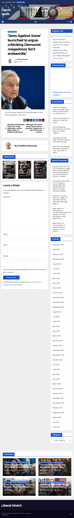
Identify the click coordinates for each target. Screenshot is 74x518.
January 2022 (57, 393)
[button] (67, 22)
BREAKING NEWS (12, 31)
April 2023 (56, 331)
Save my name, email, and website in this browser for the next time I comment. (24, 271)
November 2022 (58, 355)
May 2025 (56, 249)
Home (71, 514)
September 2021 (58, 412)
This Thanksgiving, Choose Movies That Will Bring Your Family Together (19, 486)
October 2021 (57, 408)
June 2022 (56, 369)
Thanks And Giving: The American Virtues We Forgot (61, 120)
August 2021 (57, 417)
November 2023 (58, 302)
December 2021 (58, 398)
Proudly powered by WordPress (10, 513)
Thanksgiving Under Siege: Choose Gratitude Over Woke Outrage (61, 140)
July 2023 (56, 317)
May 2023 (56, 326)
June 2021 (56, 427)
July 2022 (56, 365)
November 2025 (58, 245)
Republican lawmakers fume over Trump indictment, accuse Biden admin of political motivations (16, 128)
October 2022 (57, 360)
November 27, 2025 (12, 470)
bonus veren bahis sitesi (61, 181)
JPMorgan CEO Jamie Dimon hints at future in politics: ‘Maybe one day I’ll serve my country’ (33, 128)
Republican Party (22, 462)
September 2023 (58, 307)
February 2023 (58, 341)
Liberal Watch (11, 505)
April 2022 (56, 379)
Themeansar (4, 515)
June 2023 (56, 321)
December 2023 (58, 297)
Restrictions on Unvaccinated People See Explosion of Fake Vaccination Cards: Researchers (62, 214)
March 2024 (57, 288)
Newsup (27, 513)
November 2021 (58, 403)
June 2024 (56, 273)
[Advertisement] (63, 78)
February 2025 (58, 254)
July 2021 (56, 422)
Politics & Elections (10, 462)
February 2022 (58, 389)
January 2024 (58, 293)
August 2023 (57, 312)
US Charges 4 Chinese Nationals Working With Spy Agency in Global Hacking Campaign (59, 187)
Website (5, 256)
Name (5, 234)
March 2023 (57, 336)
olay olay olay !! (58, 166)
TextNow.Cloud (58, 50)
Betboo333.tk (57, 223)
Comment (7, 197)
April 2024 (56, 283)
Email (5, 245)
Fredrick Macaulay (22, 59)
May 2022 (56, 374)
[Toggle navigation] (35, 21)
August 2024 (57, 264)
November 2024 (58, 259)
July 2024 (56, 269)
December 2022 (58, 350)
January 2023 (57, 345)
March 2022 (57, 384)
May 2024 (56, 278)
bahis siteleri (57, 208)
